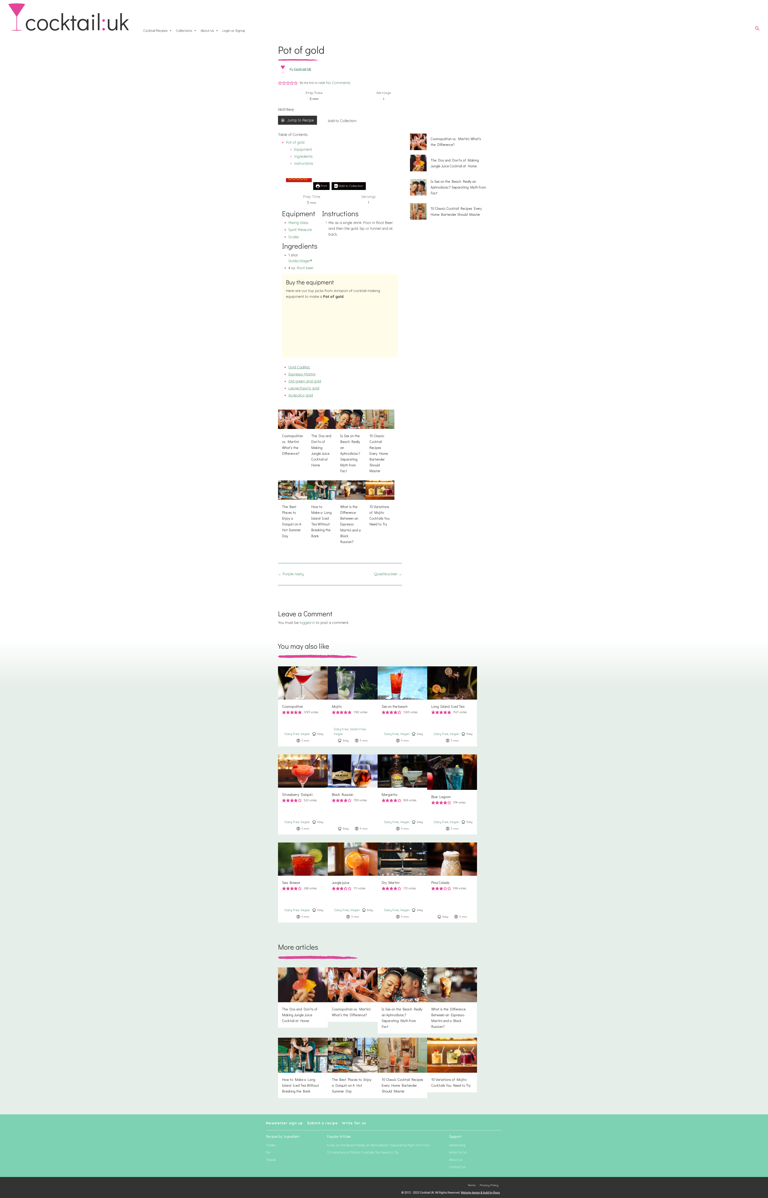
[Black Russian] (353, 794)
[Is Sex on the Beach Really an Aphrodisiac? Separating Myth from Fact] (350, 444)
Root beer (305, 268)
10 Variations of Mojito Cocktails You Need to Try (363, 1152)
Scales (293, 237)
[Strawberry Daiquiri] (303, 794)
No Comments (338, 82)
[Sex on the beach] (402, 706)
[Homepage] (68, 17)
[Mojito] (353, 706)
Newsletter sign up (284, 1123)
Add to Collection (342, 120)
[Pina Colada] (452, 883)
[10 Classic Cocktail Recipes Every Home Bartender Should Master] (380, 444)
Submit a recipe (322, 1123)
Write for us (354, 1123)
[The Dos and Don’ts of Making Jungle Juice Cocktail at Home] (321, 441)
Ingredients (303, 156)
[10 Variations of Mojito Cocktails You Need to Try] (380, 505)
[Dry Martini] (402, 883)
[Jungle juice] (353, 883)
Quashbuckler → (388, 574)
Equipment (303, 149)
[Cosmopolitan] (303, 706)
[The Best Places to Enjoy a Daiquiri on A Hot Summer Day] (292, 511)
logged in (307, 622)
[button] (280, 83)
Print (323, 186)
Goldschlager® (300, 261)
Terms (472, 1185)
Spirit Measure (300, 229)
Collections (184, 31)
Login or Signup (233, 31)
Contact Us (457, 1167)
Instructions (303, 163)
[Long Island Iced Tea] (452, 706)
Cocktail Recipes (155, 31)
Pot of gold (295, 142)
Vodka (271, 1145)
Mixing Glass (298, 222)
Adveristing (457, 1145)
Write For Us (458, 1152)
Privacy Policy (489, 1185)
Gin (268, 1152)
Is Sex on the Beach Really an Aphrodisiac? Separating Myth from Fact (378, 1145)
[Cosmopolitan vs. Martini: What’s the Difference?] (292, 435)
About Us (207, 31)
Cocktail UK (302, 69)
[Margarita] (402, 794)
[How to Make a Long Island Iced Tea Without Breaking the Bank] (321, 511)
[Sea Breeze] (303, 883)
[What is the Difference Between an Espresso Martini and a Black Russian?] (350, 514)
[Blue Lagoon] (452, 794)
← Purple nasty (291, 574)
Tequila (271, 1160)
